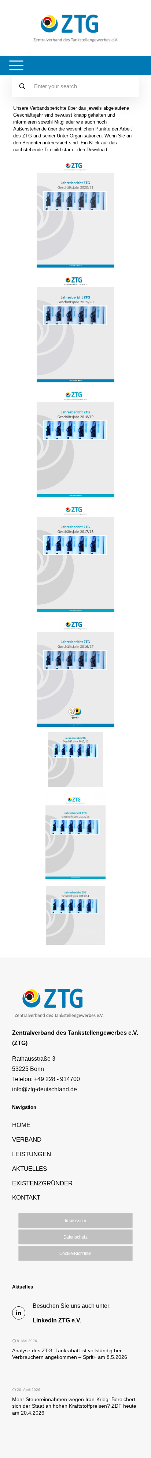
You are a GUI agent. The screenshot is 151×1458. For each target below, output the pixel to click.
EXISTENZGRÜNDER (42, 1183)
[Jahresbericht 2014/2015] (75, 877)
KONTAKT (26, 1197)
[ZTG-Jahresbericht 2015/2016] (75, 785)
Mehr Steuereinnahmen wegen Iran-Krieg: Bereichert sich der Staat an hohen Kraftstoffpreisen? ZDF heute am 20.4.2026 (74, 1406)
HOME (21, 1125)
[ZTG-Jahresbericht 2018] (75, 557)
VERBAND (26, 1139)
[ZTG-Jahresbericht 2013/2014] (75, 943)
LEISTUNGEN (31, 1154)
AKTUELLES (29, 1168)
